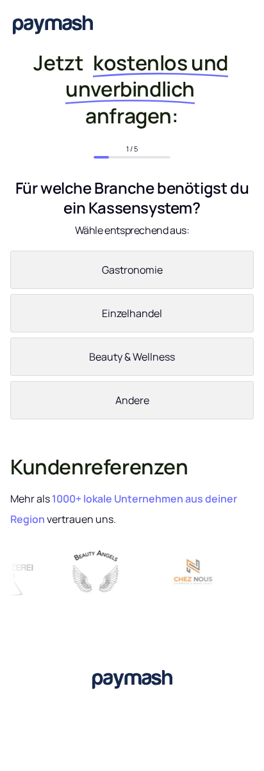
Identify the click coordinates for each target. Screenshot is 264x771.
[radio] (132, 272)
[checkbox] (132, 337)
